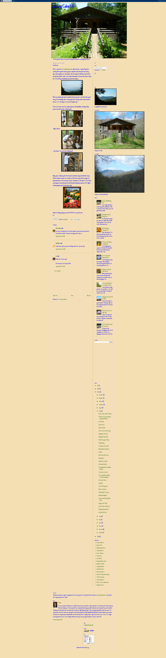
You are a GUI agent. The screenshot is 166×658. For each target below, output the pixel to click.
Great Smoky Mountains (66, 69)
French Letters (99, 556)
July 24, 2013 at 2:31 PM (60, 266)
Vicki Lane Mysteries (100, 580)
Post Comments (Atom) (62, 299)
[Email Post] (71, 219)
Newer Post (55, 295)
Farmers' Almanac (100, 553)
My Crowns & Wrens (102, 480)
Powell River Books (100, 569)
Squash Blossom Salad (103, 461)
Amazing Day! (101, 458)
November (101, 398)
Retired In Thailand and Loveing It (103, 574)
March (100, 526)
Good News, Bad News (103, 464)
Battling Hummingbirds (103, 495)
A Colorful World (100, 542)
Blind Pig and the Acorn (101, 548)
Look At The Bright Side (103, 486)
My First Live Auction (102, 489)
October (100, 401)
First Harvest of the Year (103, 472)
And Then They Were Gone (104, 455)
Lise (63, 219)
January (101, 532)
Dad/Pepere (58, 243)
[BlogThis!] (75, 219)
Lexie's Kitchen (99, 558)
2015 (98, 386)
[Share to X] (76, 219)
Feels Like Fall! (101, 422)
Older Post (89, 295)
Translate (103, 70)
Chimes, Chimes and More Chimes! (105, 414)
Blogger (87, 647)
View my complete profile (57, 620)
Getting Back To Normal (103, 434)
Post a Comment (57, 271)
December (101, 395)
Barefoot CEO (99, 545)
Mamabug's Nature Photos (101, 561)
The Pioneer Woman (100, 577)
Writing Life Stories (100, 585)
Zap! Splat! (101, 483)
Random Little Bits (102, 428)
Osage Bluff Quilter (100, 566)
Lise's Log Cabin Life (63, 6)
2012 (98, 537)
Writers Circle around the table (103, 582)
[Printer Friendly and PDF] (55, 219)
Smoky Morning (101, 443)
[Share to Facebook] (78, 219)
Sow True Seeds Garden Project (105, 431)
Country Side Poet (100, 550)
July (100, 411)
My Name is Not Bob (100, 564)
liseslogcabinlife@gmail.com (102, 595)
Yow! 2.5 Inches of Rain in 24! (104, 506)
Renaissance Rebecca (100, 572)
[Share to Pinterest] (79, 219)
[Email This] (74, 219)
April (100, 523)
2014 (98, 389)
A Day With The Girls (103, 512)
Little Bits (100, 452)
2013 (98, 392)
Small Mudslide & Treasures (104, 492)
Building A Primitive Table (103, 437)
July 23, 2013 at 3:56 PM (60, 249)
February (101, 529)
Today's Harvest (101, 425)
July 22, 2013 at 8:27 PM (60, 236)
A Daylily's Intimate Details (104, 509)
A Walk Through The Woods (104, 440)
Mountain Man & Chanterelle (104, 449)
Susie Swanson (58, 228)
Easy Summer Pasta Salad (104, 446)
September (101, 405)
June (100, 516)
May (100, 520)
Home (72, 295)
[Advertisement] (72, 283)
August (100, 408)
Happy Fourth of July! (103, 503)
